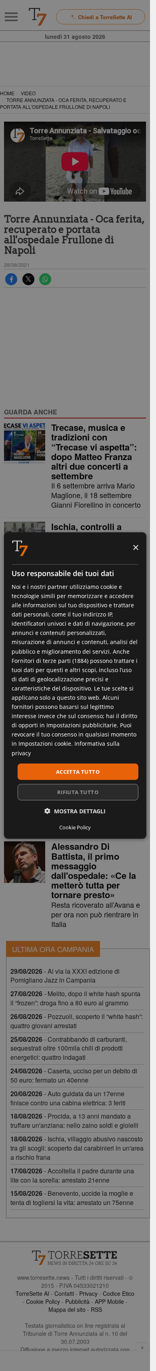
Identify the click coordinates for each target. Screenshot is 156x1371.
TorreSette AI (32, 1293)
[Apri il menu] (11, 16)
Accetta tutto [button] (78, 771)
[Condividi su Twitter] (28, 279)
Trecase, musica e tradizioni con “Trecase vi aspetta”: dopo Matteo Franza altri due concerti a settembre (94, 451)
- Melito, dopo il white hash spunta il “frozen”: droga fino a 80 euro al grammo (75, 998)
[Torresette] (37, 17)
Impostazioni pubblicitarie (81, 725)
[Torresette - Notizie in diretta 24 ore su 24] (75, 1257)
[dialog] (75, 685)
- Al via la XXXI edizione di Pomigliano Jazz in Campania (65, 976)
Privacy (88, 1293)
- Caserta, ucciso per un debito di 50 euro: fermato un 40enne (73, 1075)
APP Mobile (109, 1301)
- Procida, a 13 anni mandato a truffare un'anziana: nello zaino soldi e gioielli (74, 1120)
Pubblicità (77, 1301)
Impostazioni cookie (44, 743)
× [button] (135, 548)
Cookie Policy (43, 1301)
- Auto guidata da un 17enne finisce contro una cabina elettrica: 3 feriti (68, 1098)
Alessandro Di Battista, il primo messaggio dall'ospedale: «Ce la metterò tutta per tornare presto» (93, 870)
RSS (96, 1309)
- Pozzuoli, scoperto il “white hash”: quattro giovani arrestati (76, 1021)
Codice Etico (118, 1293)
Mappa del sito (67, 1309)
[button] (75, 811)
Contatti (64, 1293)
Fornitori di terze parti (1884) (50, 660)
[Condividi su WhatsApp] (45, 279)
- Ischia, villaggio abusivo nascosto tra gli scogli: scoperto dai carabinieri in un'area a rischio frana (77, 1148)
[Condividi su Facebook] (11, 279)
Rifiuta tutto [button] (77, 792)
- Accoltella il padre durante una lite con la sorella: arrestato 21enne (72, 1175)
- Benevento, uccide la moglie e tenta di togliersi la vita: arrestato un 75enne (72, 1198)
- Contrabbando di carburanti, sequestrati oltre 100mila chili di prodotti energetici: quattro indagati (68, 1048)
